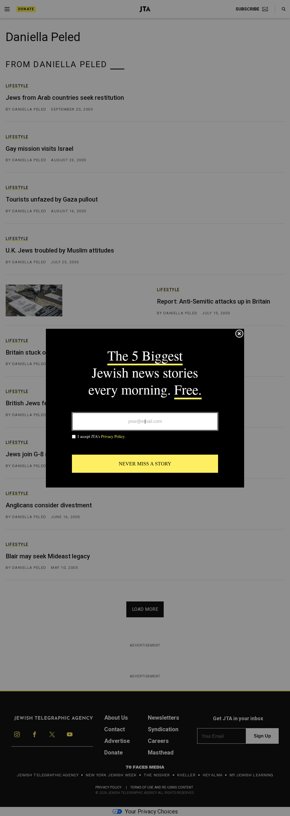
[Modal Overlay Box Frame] (145, 408)
